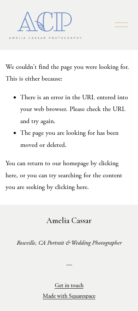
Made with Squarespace (69, 296)
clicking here (71, 187)
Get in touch (69, 285)
